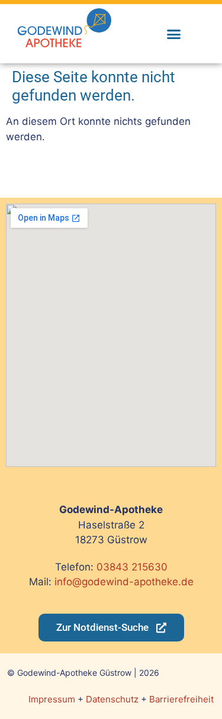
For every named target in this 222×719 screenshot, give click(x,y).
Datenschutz (112, 699)
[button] (173, 33)
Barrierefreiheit (181, 699)
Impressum (51, 699)
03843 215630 (132, 567)
